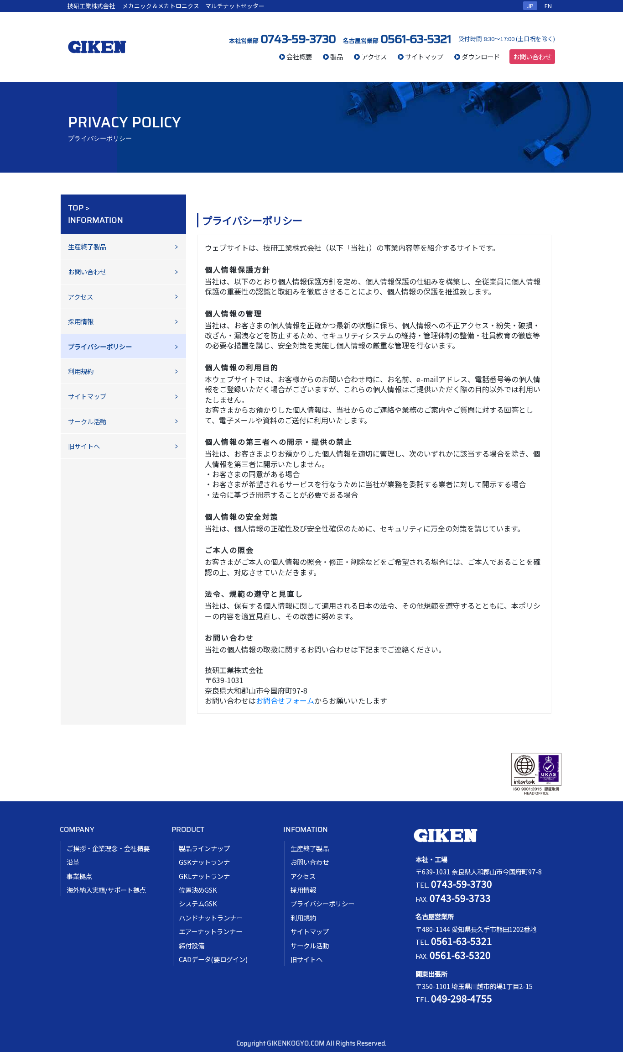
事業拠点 (79, 876)
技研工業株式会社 (91, 5)
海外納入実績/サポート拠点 (106, 889)
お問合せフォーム (285, 700)
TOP (75, 207)
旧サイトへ (84, 446)
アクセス (374, 56)
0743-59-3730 (298, 38)
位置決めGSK (198, 889)
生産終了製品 (87, 246)
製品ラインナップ (204, 848)
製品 (336, 56)
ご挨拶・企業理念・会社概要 (108, 848)
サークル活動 (87, 421)
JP (530, 5)
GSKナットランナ (204, 862)
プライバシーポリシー (322, 903)
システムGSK (198, 903)
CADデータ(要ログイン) (213, 959)
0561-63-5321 (415, 38)
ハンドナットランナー (211, 917)
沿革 (73, 862)
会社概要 (299, 56)
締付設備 (191, 945)
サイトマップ (424, 56)
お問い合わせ (532, 56)
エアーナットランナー (210, 931)
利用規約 (80, 371)
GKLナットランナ (204, 876)
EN (548, 5)
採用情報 (80, 321)
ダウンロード (481, 56)
